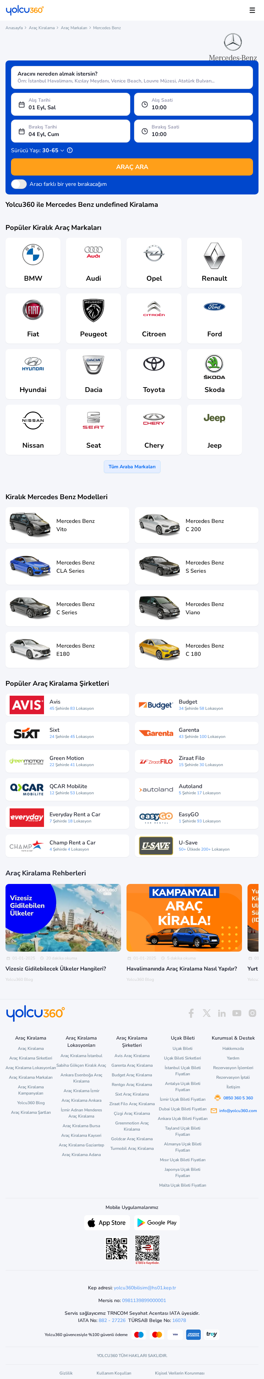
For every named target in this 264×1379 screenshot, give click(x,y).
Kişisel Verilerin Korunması (180, 1373)
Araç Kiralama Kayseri (81, 1135)
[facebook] (191, 1013)
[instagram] (252, 1013)
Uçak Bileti (182, 1048)
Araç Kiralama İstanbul (81, 1055)
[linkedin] (222, 1013)
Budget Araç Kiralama (132, 1075)
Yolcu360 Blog (31, 1103)
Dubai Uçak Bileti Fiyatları (183, 1109)
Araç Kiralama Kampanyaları (31, 1090)
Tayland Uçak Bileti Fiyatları (182, 1131)
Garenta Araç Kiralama (132, 1065)
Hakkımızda (233, 1048)
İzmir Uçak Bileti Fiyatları (183, 1099)
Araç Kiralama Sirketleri (30, 1058)
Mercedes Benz (107, 28)
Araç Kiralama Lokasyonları (31, 1067)
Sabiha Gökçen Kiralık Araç (81, 1065)
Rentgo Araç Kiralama (132, 1084)
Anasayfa (14, 28)
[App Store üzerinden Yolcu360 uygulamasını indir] (107, 1222)
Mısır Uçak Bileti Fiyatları (183, 1160)
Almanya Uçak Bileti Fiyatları (182, 1147)
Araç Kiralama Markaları (31, 1077)
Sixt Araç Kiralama (132, 1094)
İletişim (233, 1087)
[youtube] (237, 1013)
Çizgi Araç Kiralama (132, 1113)
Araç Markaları (74, 28)
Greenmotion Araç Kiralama (132, 1126)
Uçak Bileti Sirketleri (182, 1058)
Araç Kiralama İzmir (81, 1091)
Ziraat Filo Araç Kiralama (132, 1104)
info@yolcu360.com (238, 1110)
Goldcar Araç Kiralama (132, 1139)
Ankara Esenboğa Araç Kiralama (81, 1078)
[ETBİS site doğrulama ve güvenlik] (147, 1250)
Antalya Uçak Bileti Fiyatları (182, 1086)
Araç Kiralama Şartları (31, 1112)
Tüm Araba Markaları (132, 466)
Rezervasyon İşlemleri (233, 1067)
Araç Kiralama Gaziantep (81, 1145)
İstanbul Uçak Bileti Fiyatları (183, 1071)
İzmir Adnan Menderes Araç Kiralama (81, 1113)
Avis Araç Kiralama (132, 1055)
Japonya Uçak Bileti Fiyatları (182, 1172)
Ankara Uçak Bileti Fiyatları (183, 1118)
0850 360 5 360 (238, 1098)
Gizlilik (66, 1373)
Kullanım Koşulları (114, 1373)
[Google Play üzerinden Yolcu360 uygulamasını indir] (157, 1222)
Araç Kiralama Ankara (81, 1100)
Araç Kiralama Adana (81, 1154)
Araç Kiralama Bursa (81, 1126)
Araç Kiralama (42, 28)
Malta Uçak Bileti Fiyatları (182, 1185)
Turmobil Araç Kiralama (132, 1148)
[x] (206, 1013)
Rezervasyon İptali (233, 1077)
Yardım (233, 1058)
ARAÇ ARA (132, 167)
